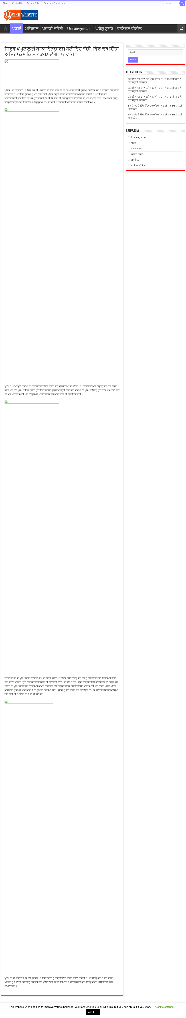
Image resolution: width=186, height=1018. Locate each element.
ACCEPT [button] (93, 1012)
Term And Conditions (54, 3)
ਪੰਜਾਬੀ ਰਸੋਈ (52, 28)
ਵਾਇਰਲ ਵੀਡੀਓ (129, 28)
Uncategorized (79, 28)
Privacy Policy (34, 3)
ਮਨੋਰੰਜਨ (31, 28)
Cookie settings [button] (164, 1006)
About (6, 3)
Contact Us (17, 3)
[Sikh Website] (21, 14)
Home (5, 28)
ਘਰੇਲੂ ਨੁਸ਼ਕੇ (104, 28)
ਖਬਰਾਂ (16, 28)
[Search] (182, 3)
